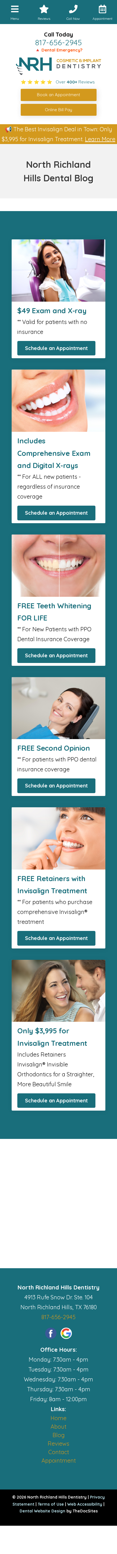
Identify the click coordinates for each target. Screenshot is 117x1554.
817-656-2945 (58, 42)
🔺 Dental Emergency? (58, 50)
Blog (59, 1435)
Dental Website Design (42, 1511)
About (58, 1426)
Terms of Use (51, 1504)
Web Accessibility (84, 1504)
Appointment (58, 1460)
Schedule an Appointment (56, 348)
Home (58, 1418)
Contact (58, 1452)
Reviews (58, 1443)
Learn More (100, 139)
